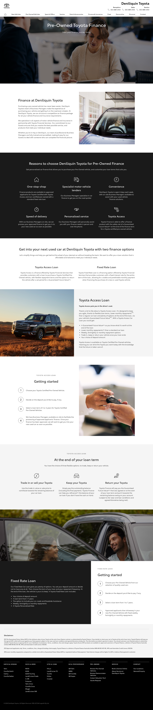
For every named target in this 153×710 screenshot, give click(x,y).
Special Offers (50, 14)
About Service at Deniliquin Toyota (118, 672)
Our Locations (138, 669)
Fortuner (28, 681)
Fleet (109, 14)
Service (62, 14)
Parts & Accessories (76, 14)
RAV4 (27, 669)
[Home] (5, 14)
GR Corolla (72, 674)
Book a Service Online (119, 669)
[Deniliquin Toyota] (7, 6)
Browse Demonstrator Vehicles (98, 674)
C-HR (27, 679)
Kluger (27, 689)
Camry (6, 674)
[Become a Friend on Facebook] (134, 677)
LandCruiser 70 (52, 671)
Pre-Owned (95, 664)
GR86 (70, 671)
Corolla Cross (30, 686)
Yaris (5, 669)
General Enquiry (139, 671)
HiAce (49, 676)
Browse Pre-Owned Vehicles (97, 670)
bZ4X (27, 671)
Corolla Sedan (9, 676)
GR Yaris (71, 669)
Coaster (49, 679)
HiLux (49, 669)
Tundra (49, 674)
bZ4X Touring (30, 674)
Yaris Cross (29, 684)
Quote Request (95, 680)
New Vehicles (16, 14)
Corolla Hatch (9, 671)
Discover (132, 14)
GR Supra (72, 676)
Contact (143, 14)
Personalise (120, 14)
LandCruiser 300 (31, 691)
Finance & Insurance (95, 14)
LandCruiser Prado (31, 676)
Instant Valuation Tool (98, 678)
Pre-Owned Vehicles (33, 14)
